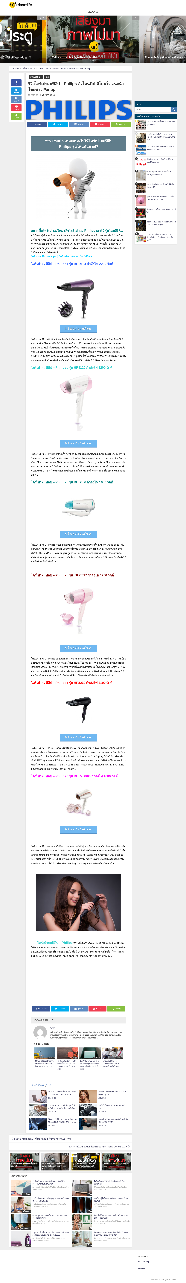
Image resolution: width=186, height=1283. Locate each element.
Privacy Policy (143, 1261)
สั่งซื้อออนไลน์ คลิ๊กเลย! (79, 328)
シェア (16, 84)
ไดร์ (47, 77)
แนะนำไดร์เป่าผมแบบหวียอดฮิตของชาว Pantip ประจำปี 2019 (97, 1147)
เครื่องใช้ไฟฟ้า (35, 77)
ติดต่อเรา (141, 1268)
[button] (4, 39)
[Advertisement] (78, 984)
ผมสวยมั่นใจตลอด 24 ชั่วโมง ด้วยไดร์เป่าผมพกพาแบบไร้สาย (42, 1139)
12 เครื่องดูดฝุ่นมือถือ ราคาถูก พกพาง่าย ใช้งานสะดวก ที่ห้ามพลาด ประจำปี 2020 (161, 137)
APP (52, 1027)
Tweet (16, 92)
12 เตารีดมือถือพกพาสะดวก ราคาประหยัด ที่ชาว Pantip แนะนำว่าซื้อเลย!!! (160, 237)
